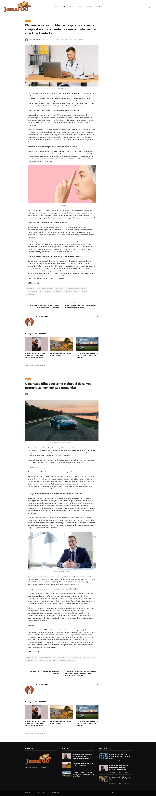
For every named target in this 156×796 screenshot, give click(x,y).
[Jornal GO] (17, 7)
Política (79, 7)
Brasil (63, 7)
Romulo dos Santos (89, 657)
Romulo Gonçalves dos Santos (48, 660)
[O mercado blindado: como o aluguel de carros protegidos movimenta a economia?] (61, 420)
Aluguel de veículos (45, 657)
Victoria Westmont (36, 39)
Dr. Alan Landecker (45, 291)
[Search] (152, 7)
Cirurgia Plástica (59, 288)
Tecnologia (88, 7)
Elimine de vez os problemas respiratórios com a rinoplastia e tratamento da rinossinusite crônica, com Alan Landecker (80, 674)
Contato (129, 793)
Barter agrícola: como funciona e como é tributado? (61, 354)
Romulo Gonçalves (31, 660)
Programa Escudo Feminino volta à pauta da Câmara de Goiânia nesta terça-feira (119, 779)
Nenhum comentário (57, 39)
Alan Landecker (30, 288)
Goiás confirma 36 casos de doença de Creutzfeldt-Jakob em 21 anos (119, 756)
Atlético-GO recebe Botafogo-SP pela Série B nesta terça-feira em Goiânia (87, 355)
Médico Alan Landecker (81, 291)
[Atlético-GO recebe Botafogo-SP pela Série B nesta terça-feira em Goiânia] (87, 344)
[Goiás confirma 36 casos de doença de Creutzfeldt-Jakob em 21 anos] (103, 756)
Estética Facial (57, 291)
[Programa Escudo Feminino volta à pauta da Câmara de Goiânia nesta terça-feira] (103, 779)
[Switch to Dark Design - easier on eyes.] (150, 7)
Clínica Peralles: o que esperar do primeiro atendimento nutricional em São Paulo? (35, 355)
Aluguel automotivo (31, 657)
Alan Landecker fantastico (44, 288)
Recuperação (30, 294)
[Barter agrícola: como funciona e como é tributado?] (61, 344)
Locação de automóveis (60, 657)
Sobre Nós (98, 7)
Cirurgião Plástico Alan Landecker (76, 288)
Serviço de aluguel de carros (67, 660)
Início (35, 16)
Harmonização (68, 291)
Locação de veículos (75, 657)
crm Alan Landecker (32, 291)
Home (56, 7)
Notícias (70, 7)
